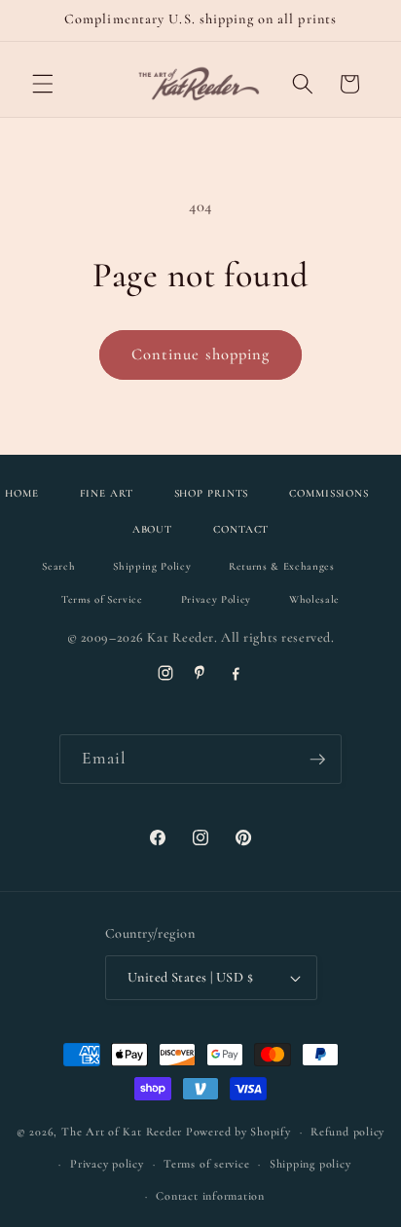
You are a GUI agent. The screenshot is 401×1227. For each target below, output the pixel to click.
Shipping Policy (152, 566)
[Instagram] (165, 673)
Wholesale (314, 599)
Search (58, 566)
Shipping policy (310, 1164)
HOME (22, 493)
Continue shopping (201, 354)
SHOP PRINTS (211, 493)
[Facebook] (235, 673)
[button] (42, 83)
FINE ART (106, 493)
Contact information (210, 1196)
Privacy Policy (216, 599)
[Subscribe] (317, 759)
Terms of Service (102, 599)
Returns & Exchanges (282, 566)
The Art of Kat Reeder (121, 1131)
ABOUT (152, 529)
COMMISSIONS (329, 493)
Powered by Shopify (238, 1131)
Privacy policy (107, 1164)
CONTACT (241, 529)
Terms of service (206, 1164)
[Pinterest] (200, 673)
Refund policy (347, 1131)
